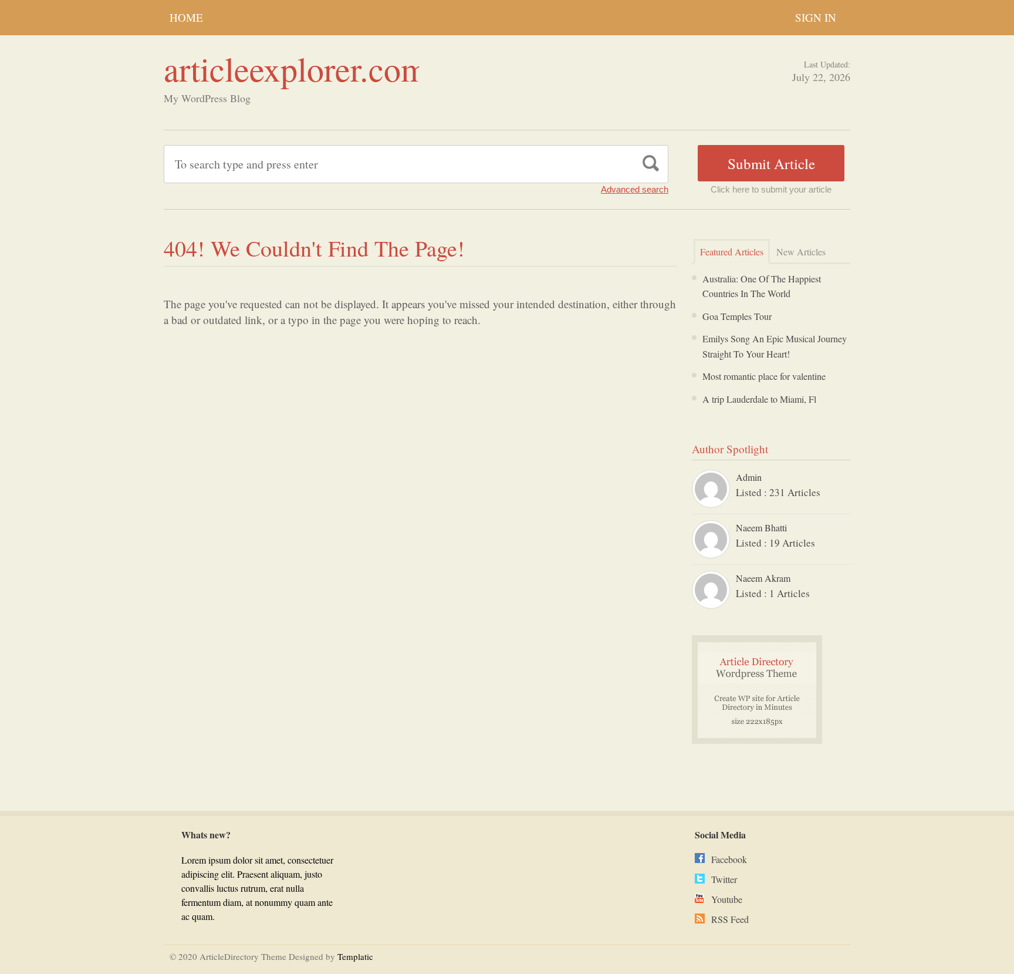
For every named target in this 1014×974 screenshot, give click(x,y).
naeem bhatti (761, 527)
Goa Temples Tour (737, 316)
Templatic (355, 956)
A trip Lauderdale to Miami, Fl (759, 399)
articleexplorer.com (295, 68)
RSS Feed (730, 919)
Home (186, 17)
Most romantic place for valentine (764, 376)
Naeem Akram (763, 578)
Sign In (815, 17)
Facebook (729, 859)
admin (749, 477)
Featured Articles (731, 251)
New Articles (801, 251)
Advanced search (634, 189)
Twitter (724, 879)
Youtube (726, 899)
